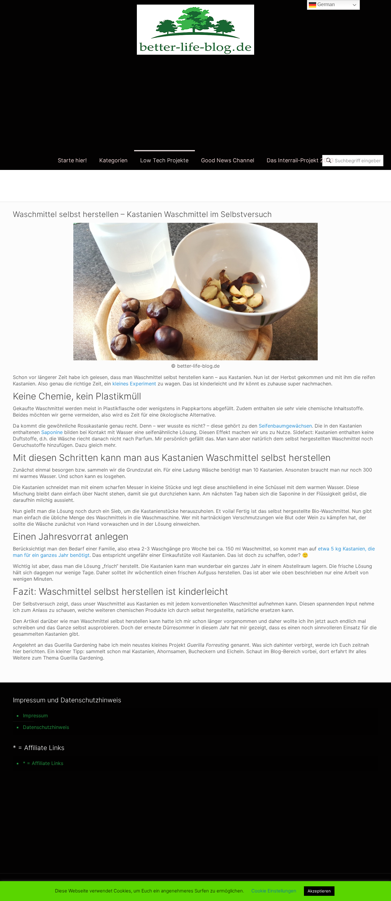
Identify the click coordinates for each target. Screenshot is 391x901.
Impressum (35, 715)
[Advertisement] (195, 105)
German (325, 4)
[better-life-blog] (195, 29)
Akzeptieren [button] (319, 890)
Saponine (52, 432)
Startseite (356, 182)
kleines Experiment (134, 384)
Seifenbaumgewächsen (285, 426)
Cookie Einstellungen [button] (273, 891)
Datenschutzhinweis (46, 727)
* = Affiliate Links (43, 763)
